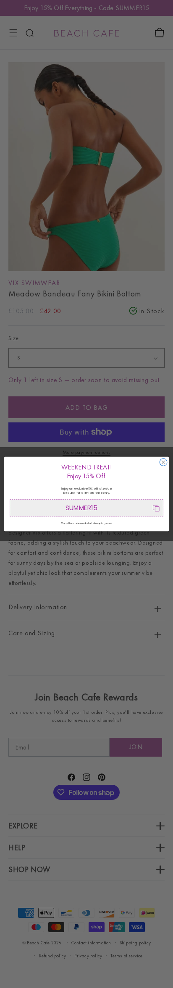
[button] (86, 507)
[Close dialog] (163, 462)
